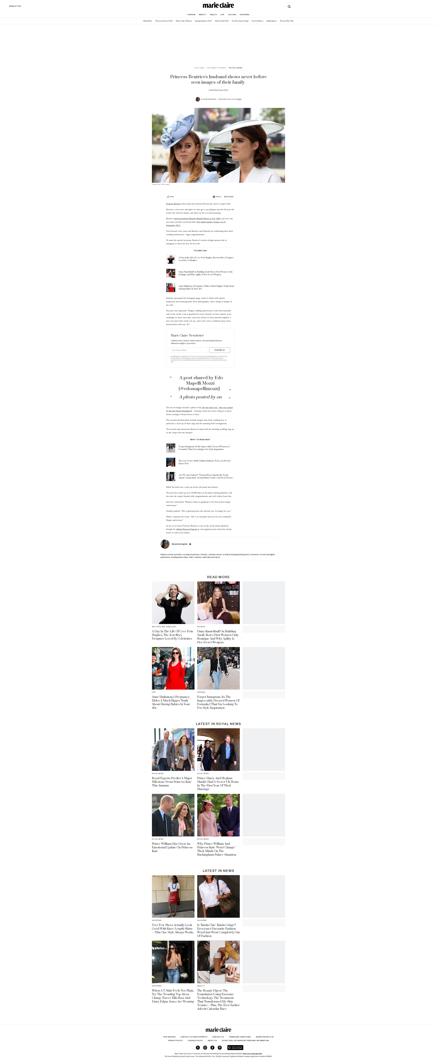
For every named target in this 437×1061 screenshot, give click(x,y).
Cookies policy (195, 1040)
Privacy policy (175, 1040)
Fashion (191, 14)
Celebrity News (216, 68)
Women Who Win (286, 21)
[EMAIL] (190, 544)
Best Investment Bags (240, 21)
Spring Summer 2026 (203, 21)
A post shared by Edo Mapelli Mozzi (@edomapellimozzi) (201, 383)
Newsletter (230, 196)
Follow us (218, 196)
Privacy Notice (175, 358)
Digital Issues (271, 21)
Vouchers (244, 14)
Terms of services (196, 356)
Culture (232, 14)
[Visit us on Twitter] (198, 1048)
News (239, 99)
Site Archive (169, 1037)
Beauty (202, 14)
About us (212, 1040)
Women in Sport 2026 (164, 21)
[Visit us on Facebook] (212, 1048)
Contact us (218, 1037)
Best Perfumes (257, 21)
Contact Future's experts (193, 1037)
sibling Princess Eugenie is (187, 529)
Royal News (235, 68)
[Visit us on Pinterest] (220, 1048)
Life (222, 14)
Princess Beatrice (173, 204)
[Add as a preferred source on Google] (249, 1047)
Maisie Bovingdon (209, 99)
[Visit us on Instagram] (205, 1048)
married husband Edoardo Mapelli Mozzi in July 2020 (197, 218)
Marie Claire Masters (184, 21)
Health (213, 14)
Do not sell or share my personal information (245, 1040)
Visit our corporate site (252, 1054)
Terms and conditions (240, 1037)
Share (172, 196)
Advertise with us (265, 1037)
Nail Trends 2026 (222, 21)
